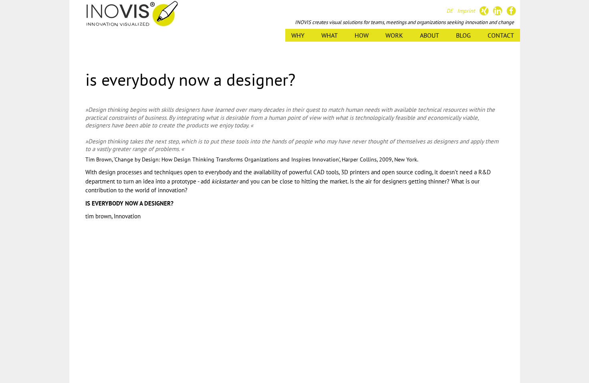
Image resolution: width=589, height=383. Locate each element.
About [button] (429, 35)
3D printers (355, 172)
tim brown (98, 216)
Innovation (127, 216)
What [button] (329, 35)
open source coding (407, 172)
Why (298, 35)
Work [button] (394, 35)
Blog (463, 35)
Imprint (466, 10)
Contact (501, 35)
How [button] (362, 35)
